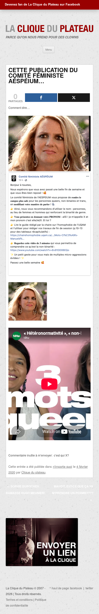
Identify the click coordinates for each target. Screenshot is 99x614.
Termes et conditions (19, 599)
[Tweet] (74, 97)
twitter (89, 588)
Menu (48, 49)
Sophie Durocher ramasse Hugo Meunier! (25, 489)
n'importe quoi (62, 466)
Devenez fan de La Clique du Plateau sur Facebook (42, 4)
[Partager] (41, 97)
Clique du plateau (33, 472)
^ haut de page (59, 588)
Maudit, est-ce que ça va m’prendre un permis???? (72, 493)
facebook (76, 588)
